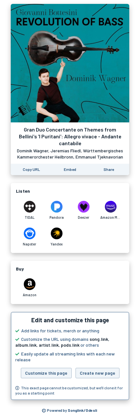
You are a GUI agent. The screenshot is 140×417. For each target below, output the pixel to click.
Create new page (97, 373)
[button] (70, 356)
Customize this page (46, 373)
